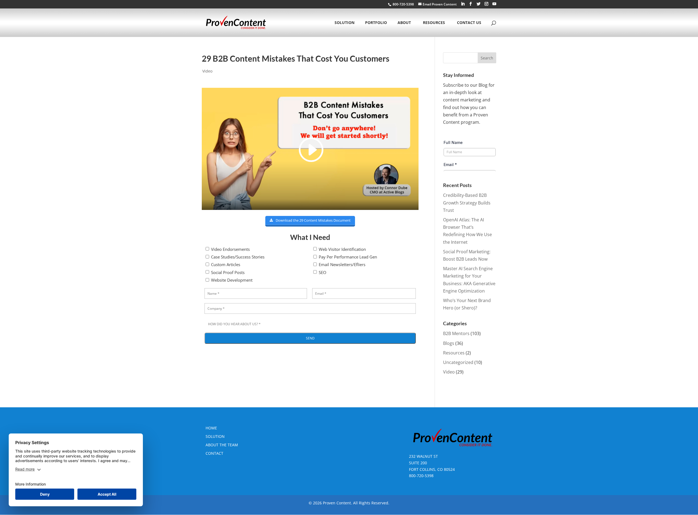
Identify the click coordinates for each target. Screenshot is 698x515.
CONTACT (214, 453)
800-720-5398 (421, 475)
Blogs (448, 343)
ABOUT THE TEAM (222, 444)
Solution (344, 23)
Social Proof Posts (228, 272)
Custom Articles (225, 264)
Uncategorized (458, 362)
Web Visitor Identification (342, 249)
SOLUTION (215, 436)
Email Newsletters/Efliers (342, 264)
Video (207, 71)
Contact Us (469, 23)
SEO (322, 272)
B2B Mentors (456, 333)
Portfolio (376, 23)
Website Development (231, 280)
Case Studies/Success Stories (237, 257)
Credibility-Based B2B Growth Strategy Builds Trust (467, 202)
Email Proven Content (440, 4)
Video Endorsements (230, 249)
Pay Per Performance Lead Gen (348, 257)
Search (487, 58)
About (404, 23)
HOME (211, 427)
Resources (434, 23)
